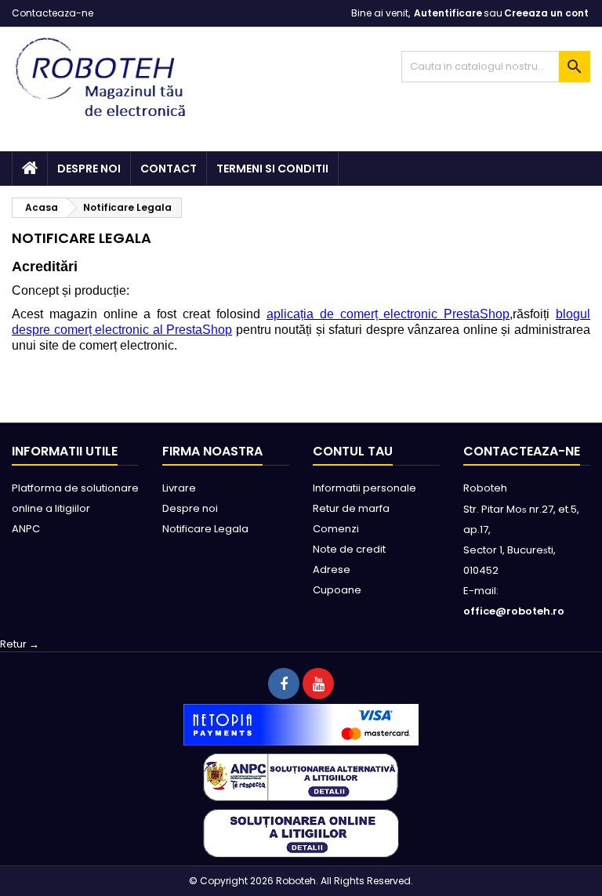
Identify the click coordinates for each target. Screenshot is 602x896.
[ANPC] (301, 776)
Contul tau (353, 451)
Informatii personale (364, 488)
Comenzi (336, 528)
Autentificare (448, 13)
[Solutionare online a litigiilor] (301, 832)
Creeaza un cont (546, 13)
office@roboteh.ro (513, 611)
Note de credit (349, 549)
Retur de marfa (351, 508)
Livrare (179, 488)
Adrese (331, 569)
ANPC (26, 528)
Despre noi (89, 168)
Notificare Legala (205, 528)
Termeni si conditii (272, 168)
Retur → (19, 644)
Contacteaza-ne (52, 13)
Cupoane (337, 589)
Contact (168, 168)
